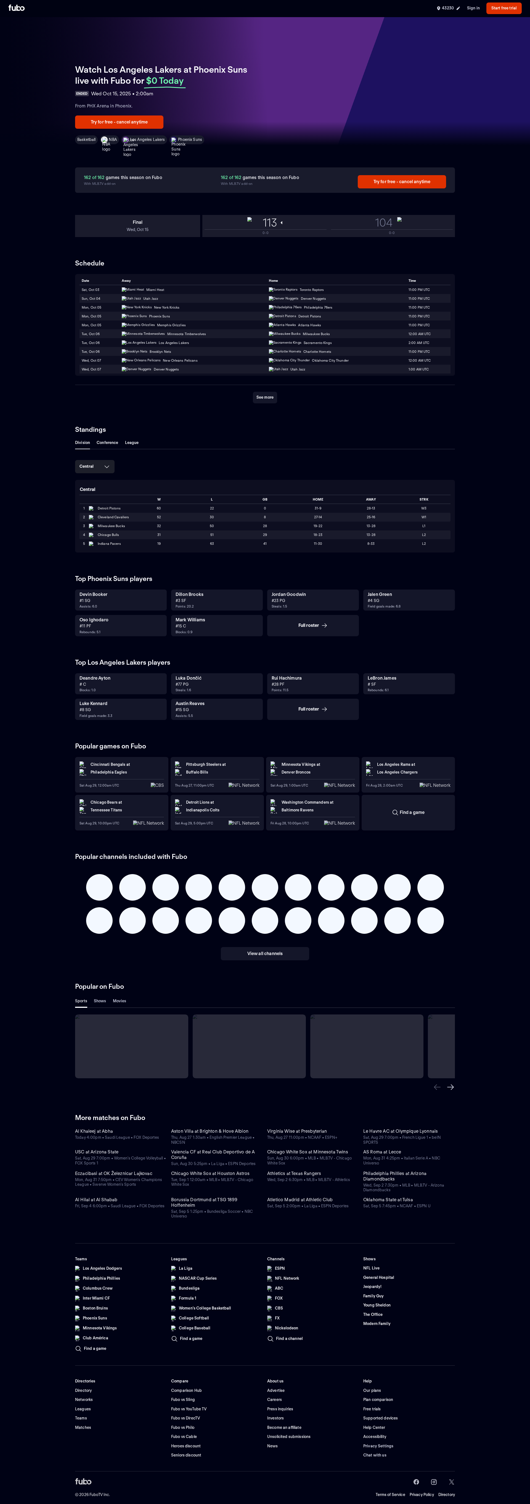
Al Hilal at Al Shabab (96, 1199)
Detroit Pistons (109, 508)
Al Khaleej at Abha (94, 1131)
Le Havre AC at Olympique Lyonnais (400, 1131)
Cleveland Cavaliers (113, 517)
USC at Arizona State (96, 1152)
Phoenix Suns (190, 139)
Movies (119, 1001)
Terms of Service (390, 1494)
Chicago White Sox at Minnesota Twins (307, 1152)
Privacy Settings (378, 1446)
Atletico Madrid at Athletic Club (300, 1199)
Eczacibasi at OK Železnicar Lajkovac (113, 1173)
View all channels (265, 953)
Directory (446, 1494)
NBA (112, 139)
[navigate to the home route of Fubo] (16, 8)
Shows (100, 1001)
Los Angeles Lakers (147, 139)
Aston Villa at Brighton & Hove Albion (209, 1131)
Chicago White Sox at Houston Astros (210, 1173)
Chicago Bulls (108, 535)
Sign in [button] (473, 8)
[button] (437, 1087)
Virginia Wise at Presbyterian (297, 1131)
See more (265, 397)
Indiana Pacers (109, 543)
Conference (107, 442)
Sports (81, 1001)
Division (82, 442)
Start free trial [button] (504, 8)
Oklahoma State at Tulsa (388, 1199)
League (132, 442)
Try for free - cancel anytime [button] (119, 122)
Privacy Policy (422, 1494)
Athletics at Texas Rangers (294, 1173)
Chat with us (374, 1455)
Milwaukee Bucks (111, 526)
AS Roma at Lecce (382, 1152)
